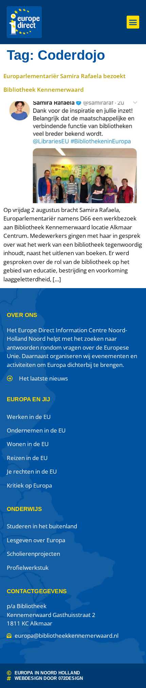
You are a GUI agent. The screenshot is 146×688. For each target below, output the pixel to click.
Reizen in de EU (27, 458)
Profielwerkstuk (28, 567)
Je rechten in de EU (32, 471)
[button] (133, 22)
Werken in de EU (29, 417)
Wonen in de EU (28, 444)
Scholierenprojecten (33, 554)
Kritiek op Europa (29, 485)
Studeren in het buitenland (42, 526)
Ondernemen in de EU (36, 430)
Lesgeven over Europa (36, 540)
